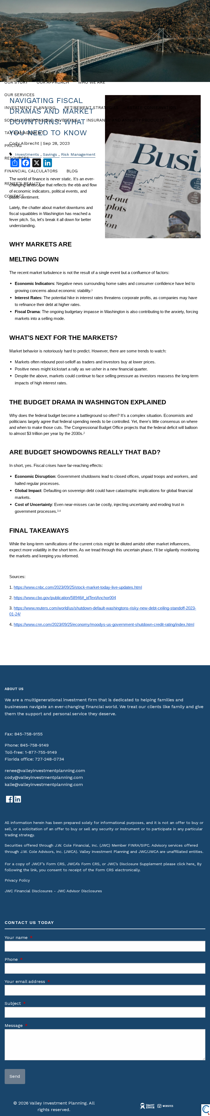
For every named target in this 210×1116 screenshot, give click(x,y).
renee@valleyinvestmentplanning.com (45, 770)
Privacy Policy (17, 880)
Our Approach (53, 82)
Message (37, 1025)
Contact (14, 196)
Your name (39, 937)
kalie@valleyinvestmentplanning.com (44, 784)
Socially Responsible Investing (41, 120)
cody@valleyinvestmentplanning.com (44, 777)
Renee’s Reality (22, 183)
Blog (72, 171)
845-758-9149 (34, 745)
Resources (16, 158)
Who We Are (91, 82)
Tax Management (24, 132)
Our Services (19, 94)
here (190, 864)
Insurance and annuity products (125, 120)
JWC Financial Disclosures (28, 891)
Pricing (13, 145)
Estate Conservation (151, 107)
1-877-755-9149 (41, 752)
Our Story (16, 82)
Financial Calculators (31, 171)
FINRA (133, 845)
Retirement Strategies (91, 107)
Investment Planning (30, 107)
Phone (34, 959)
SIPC (145, 845)
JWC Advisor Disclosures (79, 891)
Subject (36, 1003)
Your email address (48, 981)
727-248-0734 (49, 759)
